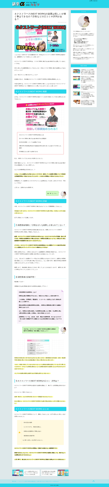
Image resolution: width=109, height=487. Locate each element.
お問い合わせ (93, 0)
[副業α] (26, 6)
